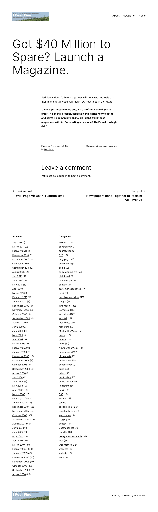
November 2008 (20, 360)
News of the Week (68, 348)
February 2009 (20, 348)
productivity (65, 377)
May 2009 (17, 335)
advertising (65, 246)
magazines (106, 146)
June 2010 (17, 280)
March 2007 (18, 444)
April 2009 (17, 339)
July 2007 (17, 428)
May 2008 (17, 385)
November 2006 (20, 461)
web (61, 440)
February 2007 (20, 449)
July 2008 (17, 377)
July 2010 (17, 276)
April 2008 (17, 390)
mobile (62, 339)
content (63, 284)
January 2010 (19, 301)
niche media (65, 356)
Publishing (64, 385)
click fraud (64, 276)
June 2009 (17, 331)
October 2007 (19, 415)
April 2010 (17, 289)
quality (62, 390)
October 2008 (19, 364)
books (62, 267)
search (62, 398)
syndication (65, 415)
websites (63, 449)
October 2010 (19, 263)
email (61, 293)
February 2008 (20, 398)
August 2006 (19, 474)
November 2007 (20, 411)
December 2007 (20, 407)
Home (142, 15)
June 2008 (17, 381)
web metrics (65, 444)
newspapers (65, 352)
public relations (67, 381)
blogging (63, 259)
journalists (64, 314)
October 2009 (19, 314)
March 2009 (18, 343)
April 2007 (17, 440)
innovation (64, 305)
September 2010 (21, 267)
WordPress (139, 495)
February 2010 (19, 297)
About (115, 15)
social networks (67, 411)
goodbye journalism (69, 297)
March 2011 (18, 246)
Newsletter (129, 15)
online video (65, 360)
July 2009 (17, 327)
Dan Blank (49, 149)
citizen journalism (68, 272)
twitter (62, 423)
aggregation (65, 251)
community (65, 280)
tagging (63, 419)
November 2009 (20, 310)
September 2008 (21, 369)
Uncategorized (66, 428)
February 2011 (19, 251)
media (62, 335)
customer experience (70, 289)
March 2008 (18, 394)
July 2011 (17, 242)
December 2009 (20, 305)
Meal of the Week (68, 331)
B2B (61, 255)
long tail (63, 318)
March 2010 (18, 293)
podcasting (65, 364)
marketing (64, 327)
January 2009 (19, 352)
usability (63, 432)
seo (61, 402)
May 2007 (17, 436)
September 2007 (21, 419)
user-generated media (70, 436)
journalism (64, 310)
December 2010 (20, 255)
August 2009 (19, 322)
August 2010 (18, 272)
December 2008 (20, 356)
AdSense (63, 242)
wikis (61, 457)
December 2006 (20, 457)
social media (65, 407)
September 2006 (21, 470)
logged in (62, 175)
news (61, 343)
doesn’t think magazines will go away (75, 97)
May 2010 (17, 284)
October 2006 (19, 466)
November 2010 (20, 259)
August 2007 (19, 423)
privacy (63, 373)
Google (62, 301)
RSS (61, 394)
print (114, 146)
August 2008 (19, 373)
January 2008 (19, 402)
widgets (63, 453)
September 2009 (21, 318)
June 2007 (17, 432)
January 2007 (19, 453)
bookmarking (66, 263)
